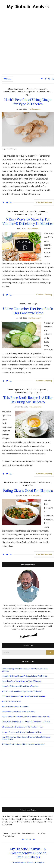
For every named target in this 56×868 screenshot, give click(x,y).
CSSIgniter (39, 862)
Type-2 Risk (15, 833)
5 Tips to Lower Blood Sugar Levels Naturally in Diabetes (23, 696)
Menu (8, 79)
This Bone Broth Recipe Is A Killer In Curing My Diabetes (28, 399)
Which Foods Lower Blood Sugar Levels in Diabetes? (21, 691)
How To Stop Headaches (11, 701)
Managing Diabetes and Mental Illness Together (20, 686)
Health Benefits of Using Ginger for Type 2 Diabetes (28, 102)
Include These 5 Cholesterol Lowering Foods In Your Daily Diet (25, 717)
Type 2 (28, 95)
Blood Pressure (10, 482)
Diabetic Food (9, 92)
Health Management (26, 92)
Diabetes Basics (28, 833)
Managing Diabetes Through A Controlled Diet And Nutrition (25, 676)
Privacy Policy (8, 836)
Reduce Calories (44, 92)
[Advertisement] (28, 45)
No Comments (35, 109)
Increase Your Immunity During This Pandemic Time (21, 732)
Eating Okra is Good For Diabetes (28, 490)
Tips (31, 214)
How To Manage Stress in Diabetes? (15, 706)
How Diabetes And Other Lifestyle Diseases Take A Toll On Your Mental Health (26, 738)
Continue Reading (44, 202)
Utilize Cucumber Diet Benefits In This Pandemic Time (28, 311)
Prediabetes (28, 485)
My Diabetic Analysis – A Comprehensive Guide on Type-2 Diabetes (28, 853)
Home (5, 833)
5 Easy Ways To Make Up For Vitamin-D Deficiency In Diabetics (28, 221)
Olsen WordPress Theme (22, 862)
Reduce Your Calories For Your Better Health (19, 712)
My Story (41, 833)
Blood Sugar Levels (16, 89)
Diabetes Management (36, 89)
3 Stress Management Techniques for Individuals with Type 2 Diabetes (25, 670)
